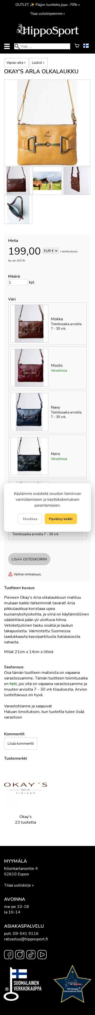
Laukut (38, 62)
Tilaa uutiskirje (17, 885)
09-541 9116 (26, 933)
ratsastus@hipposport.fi (26, 939)
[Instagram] (19, 955)
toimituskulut (70, 251)
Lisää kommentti (21, 743)
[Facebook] (8, 955)
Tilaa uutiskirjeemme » (47, 13)
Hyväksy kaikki (60, 518)
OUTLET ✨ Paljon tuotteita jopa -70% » (47, 4)
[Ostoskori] (76, 46)
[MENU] (7, 46)
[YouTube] (42, 955)
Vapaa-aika (16, 62)
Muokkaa (30, 518)
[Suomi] (87, 46)
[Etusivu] (47, 36)
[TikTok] (30, 955)
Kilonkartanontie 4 (21, 868)
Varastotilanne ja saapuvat (28, 706)
